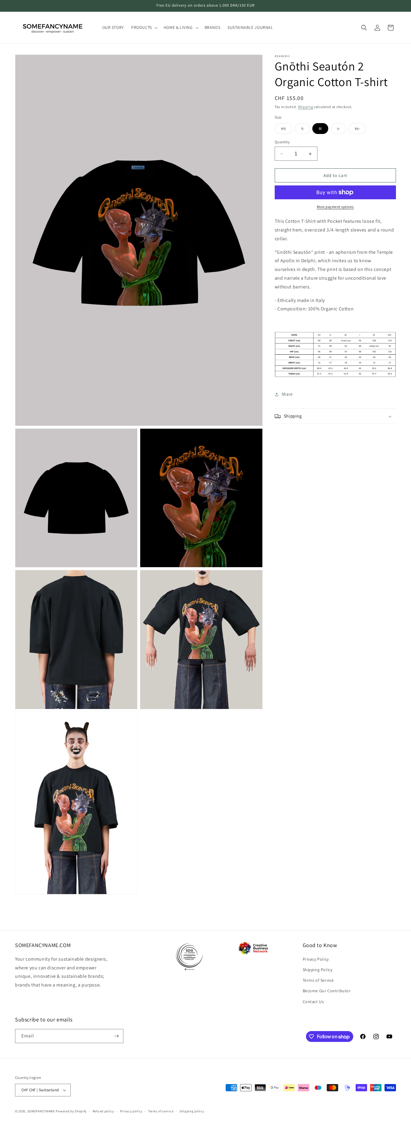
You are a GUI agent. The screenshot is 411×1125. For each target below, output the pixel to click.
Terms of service (160, 1111)
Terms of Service (318, 980)
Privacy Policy (316, 959)
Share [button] (287, 394)
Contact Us (313, 1001)
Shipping (305, 106)
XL (360, 130)
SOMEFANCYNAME (41, 1111)
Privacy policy (131, 1111)
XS (286, 130)
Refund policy (103, 1111)
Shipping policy (191, 1111)
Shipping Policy (317, 969)
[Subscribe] (116, 1036)
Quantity (282, 142)
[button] (144, 27)
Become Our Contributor (327, 990)
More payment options (335, 206)
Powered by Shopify (71, 1111)
